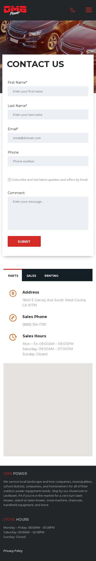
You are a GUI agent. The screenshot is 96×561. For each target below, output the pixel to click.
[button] (48, 407)
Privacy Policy (13, 551)
